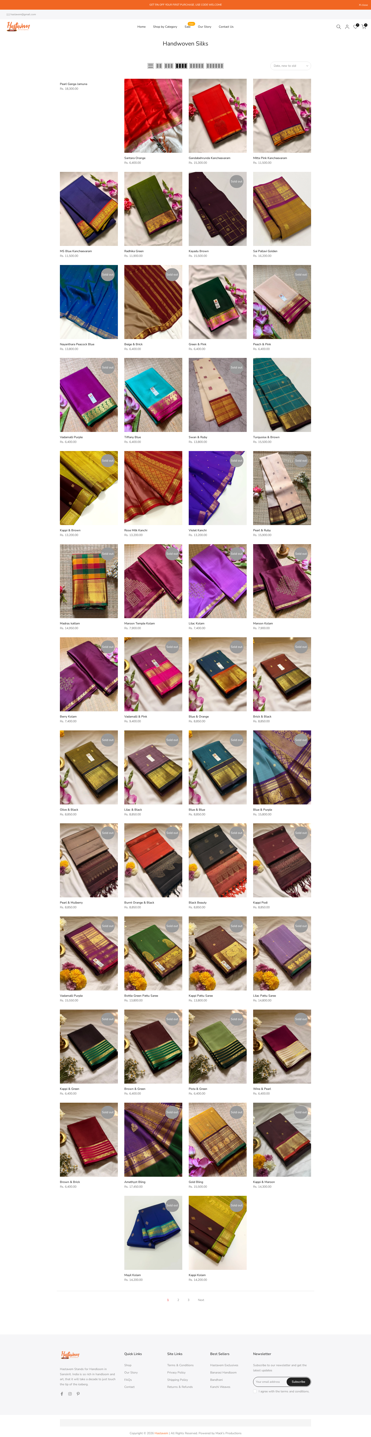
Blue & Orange (199, 717)
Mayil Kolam (132, 1275)
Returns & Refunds (180, 1387)
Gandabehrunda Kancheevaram (209, 158)
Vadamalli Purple (71, 437)
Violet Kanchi (198, 530)
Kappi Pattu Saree (201, 996)
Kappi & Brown (70, 530)
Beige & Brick (133, 344)
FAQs (128, 1380)
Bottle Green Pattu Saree (141, 996)
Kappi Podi (260, 903)
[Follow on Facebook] (62, 1393)
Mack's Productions (229, 1433)
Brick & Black (262, 717)
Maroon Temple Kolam (139, 623)
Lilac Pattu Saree (264, 996)
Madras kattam (70, 623)
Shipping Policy (177, 1380)
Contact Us (226, 27)
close (8, 5)
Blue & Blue (197, 810)
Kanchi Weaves (220, 1387)
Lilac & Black (133, 810)
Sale (189, 26)
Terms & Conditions (180, 1365)
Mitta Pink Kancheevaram (270, 158)
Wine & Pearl (262, 1089)
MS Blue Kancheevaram (76, 251)
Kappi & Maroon (264, 1182)
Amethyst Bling (134, 1182)
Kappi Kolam (197, 1275)
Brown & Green (134, 1089)
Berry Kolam (68, 717)
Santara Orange (134, 158)
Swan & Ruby (198, 437)
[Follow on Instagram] (70, 1393)
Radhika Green (134, 251)
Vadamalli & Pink (135, 717)
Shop (127, 1365)
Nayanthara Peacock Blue (77, 344)
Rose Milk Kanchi (135, 530)
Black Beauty (198, 903)
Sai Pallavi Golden (265, 251)
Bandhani (216, 1380)
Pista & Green (198, 1089)
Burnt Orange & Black (139, 903)
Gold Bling (196, 1182)
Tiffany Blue (132, 437)
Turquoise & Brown (266, 437)
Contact (129, 1387)
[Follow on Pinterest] (78, 1393)
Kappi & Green (69, 1089)
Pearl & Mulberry (71, 903)
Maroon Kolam (263, 623)
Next (201, 1300)
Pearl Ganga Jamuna (73, 84)
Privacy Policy (176, 1372)
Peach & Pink (262, 344)
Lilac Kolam (196, 623)
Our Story (204, 27)
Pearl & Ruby (262, 530)
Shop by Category (165, 27)
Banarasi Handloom (223, 1372)
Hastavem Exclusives (224, 1365)
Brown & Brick (70, 1182)
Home (141, 27)
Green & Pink (197, 344)
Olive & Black (69, 810)
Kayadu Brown (199, 251)
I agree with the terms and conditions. (284, 1391)
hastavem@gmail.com (23, 14)
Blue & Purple (262, 810)
